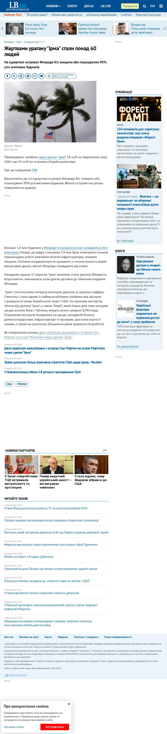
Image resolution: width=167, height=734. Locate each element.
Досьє (89, 6)
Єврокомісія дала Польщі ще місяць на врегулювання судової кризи (50, 569)
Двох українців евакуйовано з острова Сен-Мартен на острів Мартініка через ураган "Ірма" (54, 350)
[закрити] (69, 704)
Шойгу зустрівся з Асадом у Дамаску (28, 556)
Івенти (48, 637)
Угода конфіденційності (118, 637)
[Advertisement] (56, 220)
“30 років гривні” (37, 15)
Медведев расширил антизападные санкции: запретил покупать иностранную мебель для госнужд (48, 623)
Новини (52, 6)
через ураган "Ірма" (52, 157)
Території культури (148, 15)
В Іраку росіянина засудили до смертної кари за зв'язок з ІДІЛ (46, 581)
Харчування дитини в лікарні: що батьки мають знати (148, 267)
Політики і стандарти (86, 637)
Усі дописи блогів (127, 346)
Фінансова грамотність (67, 15)
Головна (8, 41)
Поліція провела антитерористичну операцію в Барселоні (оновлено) (51, 520)
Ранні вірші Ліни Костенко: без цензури (36, 28)
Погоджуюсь (54, 727)
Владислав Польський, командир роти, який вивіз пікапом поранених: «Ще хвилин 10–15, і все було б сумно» (145, 34)
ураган (22, 384)
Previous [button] (2, 28)
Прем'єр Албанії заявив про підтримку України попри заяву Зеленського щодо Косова (92, 32)
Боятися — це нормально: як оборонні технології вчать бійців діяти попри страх (138, 202)
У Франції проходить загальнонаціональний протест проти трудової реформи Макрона (50, 607)
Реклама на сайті (29, 637)
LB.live (106, 6)
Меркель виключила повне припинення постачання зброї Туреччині (51, 544)
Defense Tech (13, 15)
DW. (34, 170)
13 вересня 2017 (31, 42)
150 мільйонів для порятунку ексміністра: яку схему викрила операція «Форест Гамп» (138, 135)
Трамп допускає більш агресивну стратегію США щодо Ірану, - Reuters (53, 362)
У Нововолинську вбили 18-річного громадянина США (42, 372)
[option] (30, 28)
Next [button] (165, 28)
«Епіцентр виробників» (101, 15)
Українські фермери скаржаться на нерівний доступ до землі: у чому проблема (138, 313)
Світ (18, 41)
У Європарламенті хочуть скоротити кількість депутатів (41, 593)
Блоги (72, 6)
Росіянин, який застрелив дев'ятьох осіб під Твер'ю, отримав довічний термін (56, 532)
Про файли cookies (14, 726)
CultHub (126, 15)
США (9, 384)
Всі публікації (125, 241)
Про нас (8, 637)
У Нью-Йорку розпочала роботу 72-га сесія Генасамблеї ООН (45, 508)
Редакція (63, 637)
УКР (152, 6)
